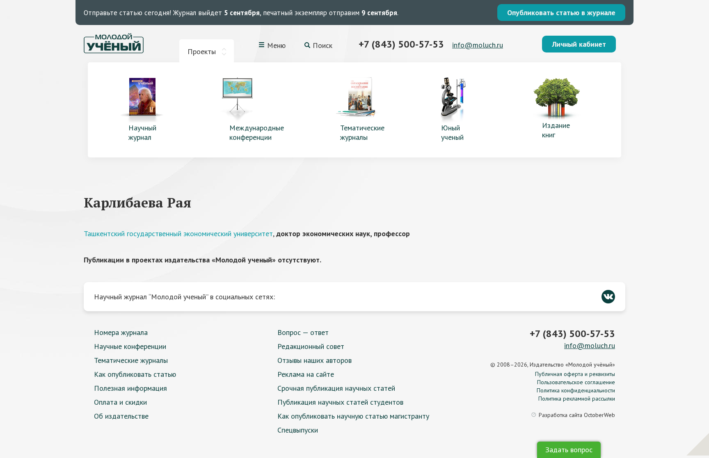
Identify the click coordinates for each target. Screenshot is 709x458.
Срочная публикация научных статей (336, 388)
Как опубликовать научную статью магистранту (353, 416)
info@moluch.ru (477, 45)
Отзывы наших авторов (314, 360)
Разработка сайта (577, 415)
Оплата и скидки (120, 402)
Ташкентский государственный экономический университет (178, 233)
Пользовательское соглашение (576, 382)
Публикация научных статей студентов (340, 402)
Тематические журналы (131, 360)
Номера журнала (121, 332)
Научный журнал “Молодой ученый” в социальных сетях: (184, 296)
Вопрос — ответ (303, 332)
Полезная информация (130, 388)
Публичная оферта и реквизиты (575, 374)
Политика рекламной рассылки (576, 398)
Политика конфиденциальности (576, 390)
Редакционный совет (310, 346)
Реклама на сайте (305, 374)
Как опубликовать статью (135, 374)
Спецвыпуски (297, 430)
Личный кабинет (579, 44)
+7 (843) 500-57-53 (401, 44)
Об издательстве (121, 416)
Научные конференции (130, 346)
